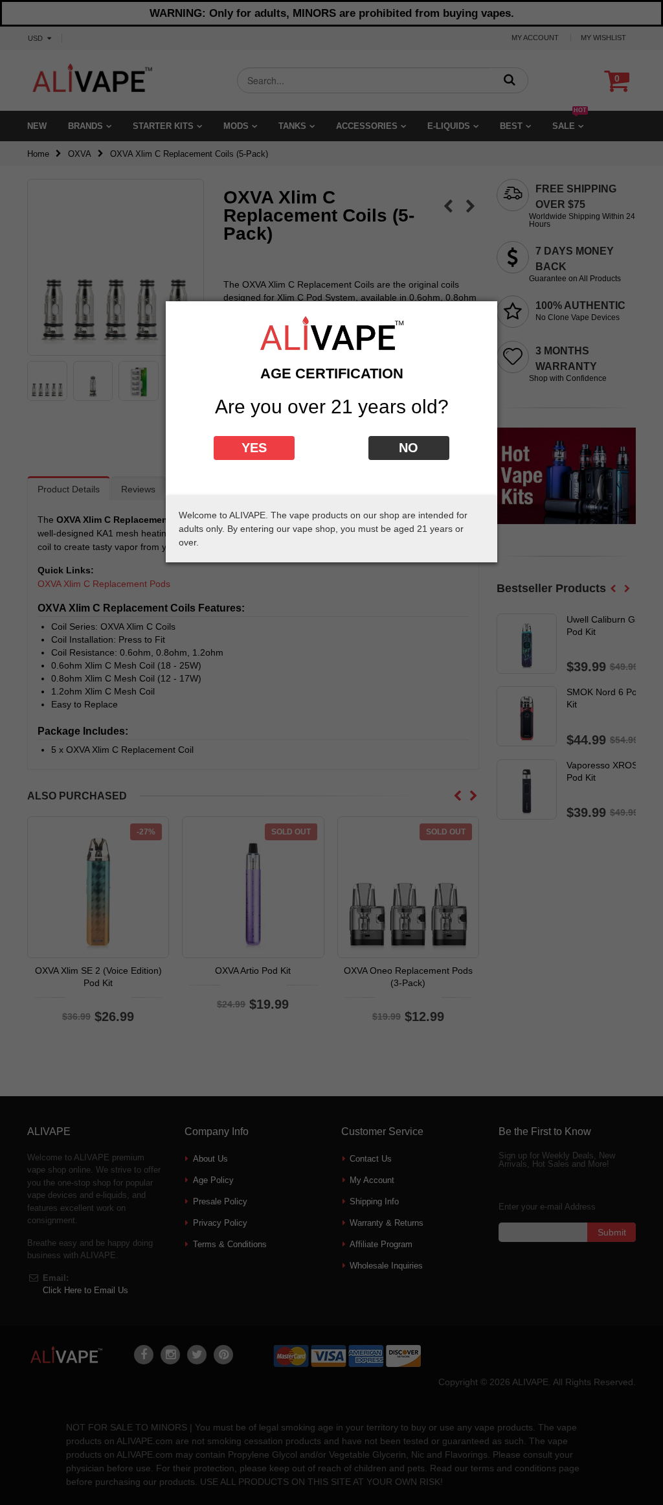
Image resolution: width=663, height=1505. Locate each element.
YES (254, 448)
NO (408, 448)
